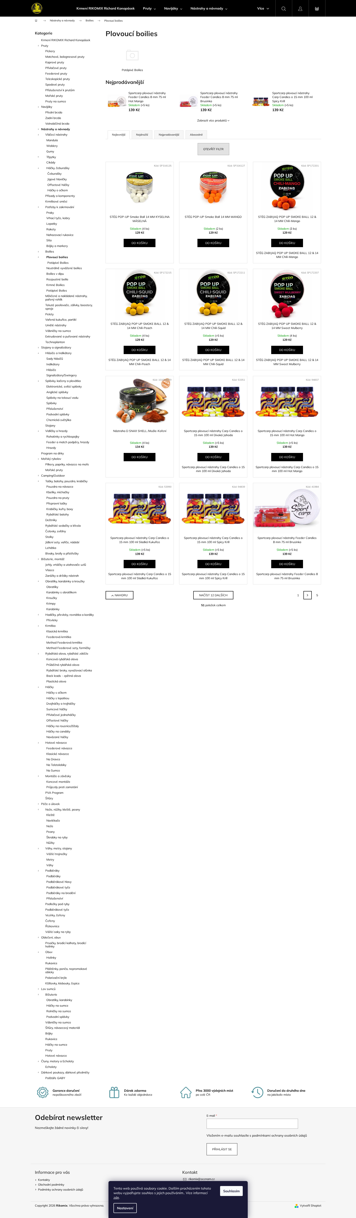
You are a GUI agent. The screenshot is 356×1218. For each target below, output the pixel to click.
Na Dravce (53, 759)
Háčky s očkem (56, 692)
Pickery (50, 51)
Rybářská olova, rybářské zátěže (66, 653)
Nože (49, 826)
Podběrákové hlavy (58, 882)
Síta (49, 240)
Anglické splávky (57, 392)
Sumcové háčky (56, 709)
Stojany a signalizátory (56, 347)
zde (116, 1197)
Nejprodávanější (169, 134)
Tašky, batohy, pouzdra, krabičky (66, 481)
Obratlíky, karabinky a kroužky (65, 581)
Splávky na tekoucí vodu (62, 398)
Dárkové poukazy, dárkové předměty (65, 1072)
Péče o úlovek (50, 804)
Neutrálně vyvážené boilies (64, 268)
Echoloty (51, 1067)
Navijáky (46, 107)
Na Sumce (53, 770)
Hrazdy (51, 448)
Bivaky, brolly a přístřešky (62, 553)
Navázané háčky (57, 737)
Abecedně (196, 134)
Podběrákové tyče (58, 887)
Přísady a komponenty (60, 196)
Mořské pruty (54, 96)
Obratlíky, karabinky (59, 1000)
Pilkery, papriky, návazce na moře (67, 464)
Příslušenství (54, 409)
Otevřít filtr (213, 149)
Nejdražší (142, 134)
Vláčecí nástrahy (56, 134)
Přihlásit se (222, 1149)
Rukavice (51, 963)
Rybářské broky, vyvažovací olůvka (69, 670)
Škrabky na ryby (57, 837)
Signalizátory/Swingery (61, 375)
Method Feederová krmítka (64, 642)
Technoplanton (55, 342)
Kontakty (44, 1180)
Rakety (51, 229)
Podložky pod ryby (57, 904)
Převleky (52, 620)
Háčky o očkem (57, 190)
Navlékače (53, 820)
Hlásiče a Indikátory (58, 353)
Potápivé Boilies (58, 263)
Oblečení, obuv (51, 937)
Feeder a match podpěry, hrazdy (67, 442)
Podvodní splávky (57, 414)
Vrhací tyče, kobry (58, 218)
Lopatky (51, 224)
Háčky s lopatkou (57, 698)
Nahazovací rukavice (60, 235)
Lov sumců (48, 989)
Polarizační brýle (56, 978)
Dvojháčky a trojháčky (60, 703)
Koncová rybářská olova (62, 659)
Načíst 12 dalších (213, 595)
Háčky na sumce (57, 1005)
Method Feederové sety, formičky (68, 648)
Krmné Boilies (55, 285)
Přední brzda (53, 112)
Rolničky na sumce (58, 1011)
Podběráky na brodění (60, 893)
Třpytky (51, 157)
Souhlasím (231, 1191)
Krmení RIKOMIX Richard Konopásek (65, 40)
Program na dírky (52, 453)
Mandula (52, 140)
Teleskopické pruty (57, 79)
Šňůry (49, 798)
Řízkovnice (52, 926)
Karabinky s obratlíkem (61, 592)
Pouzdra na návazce (59, 486)
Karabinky (52, 609)
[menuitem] (105, 8)
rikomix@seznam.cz (201, 1179)
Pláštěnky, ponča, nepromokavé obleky (66, 970)
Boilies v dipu (55, 274)
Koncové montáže (58, 782)
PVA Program (54, 793)
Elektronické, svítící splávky (64, 386)
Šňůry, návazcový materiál (62, 1028)
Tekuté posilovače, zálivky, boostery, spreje (68, 306)
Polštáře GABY (55, 1078)
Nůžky (50, 843)
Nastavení (125, 1208)
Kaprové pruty (54, 62)
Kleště (50, 815)
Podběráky (52, 870)
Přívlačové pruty (56, 68)
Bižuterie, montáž (52, 559)
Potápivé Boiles (56, 290)
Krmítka (50, 626)
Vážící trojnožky (56, 854)
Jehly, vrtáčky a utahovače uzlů (65, 565)
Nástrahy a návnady (55, 129)
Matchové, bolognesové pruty (64, 57)
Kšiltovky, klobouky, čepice (62, 983)
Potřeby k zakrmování (59, 207)
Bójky (49, 1033)
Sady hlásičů (54, 359)
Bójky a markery (57, 246)
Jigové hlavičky (57, 179)
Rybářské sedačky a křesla (63, 525)
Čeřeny (50, 921)
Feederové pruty (56, 73)
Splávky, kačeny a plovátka (63, 381)
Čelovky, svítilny (55, 531)
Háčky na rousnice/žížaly (62, 726)
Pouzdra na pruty (57, 498)
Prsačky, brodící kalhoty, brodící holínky (65, 944)
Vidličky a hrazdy (56, 431)
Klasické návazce (57, 754)
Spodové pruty (55, 84)
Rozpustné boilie (57, 279)
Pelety (49, 314)
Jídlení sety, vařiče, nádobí (62, 542)
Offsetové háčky (58, 185)
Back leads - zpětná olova (63, 676)
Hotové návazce (56, 743)
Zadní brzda (53, 118)
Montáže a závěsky (58, 776)
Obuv (48, 952)
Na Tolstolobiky (56, 765)
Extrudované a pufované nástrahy (67, 336)
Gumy (50, 151)
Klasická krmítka (57, 631)
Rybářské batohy (57, 514)
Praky (50, 213)
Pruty (44, 46)
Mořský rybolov (51, 459)
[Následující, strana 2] (307, 595)
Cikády (50, 162)
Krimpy (50, 603)
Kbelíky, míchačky (57, 492)
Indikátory (52, 364)
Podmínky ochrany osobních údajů (60, 1189)
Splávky (51, 403)
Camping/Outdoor (53, 475)
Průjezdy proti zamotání (62, 787)
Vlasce (49, 570)
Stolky (49, 537)
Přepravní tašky (56, 503)
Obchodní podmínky (51, 1184)
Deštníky (51, 520)
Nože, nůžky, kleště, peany (62, 809)
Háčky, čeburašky (57, 168)
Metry (50, 859)
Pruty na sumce (55, 101)
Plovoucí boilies (57, 257)
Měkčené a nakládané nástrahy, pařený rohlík (66, 297)
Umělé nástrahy (55, 325)
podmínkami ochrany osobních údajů (279, 1135)
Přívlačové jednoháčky (61, 715)
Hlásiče (51, 370)
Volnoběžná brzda (57, 123)
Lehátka (50, 548)
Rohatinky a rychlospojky (62, 436)
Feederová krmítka (58, 637)
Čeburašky (54, 173)
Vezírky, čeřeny (55, 915)
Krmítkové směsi (56, 201)
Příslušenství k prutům (60, 90)
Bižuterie (51, 994)
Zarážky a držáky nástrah (62, 576)
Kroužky (51, 598)
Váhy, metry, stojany (58, 848)
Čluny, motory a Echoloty (57, 1061)
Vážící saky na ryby (58, 932)
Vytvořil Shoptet (310, 1205)
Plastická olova (56, 681)
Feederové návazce (59, 748)
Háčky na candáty (58, 731)
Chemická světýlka (58, 420)
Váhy (49, 865)
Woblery (52, 146)
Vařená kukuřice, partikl (60, 319)
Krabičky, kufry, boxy (59, 509)
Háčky (49, 687)
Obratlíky (52, 587)
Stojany (50, 425)
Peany (50, 832)
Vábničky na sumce (58, 331)
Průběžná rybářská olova (62, 665)
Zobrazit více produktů (212, 120)
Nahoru (121, 595)
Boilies (49, 251)
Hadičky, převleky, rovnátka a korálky (69, 615)
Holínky (51, 957)
